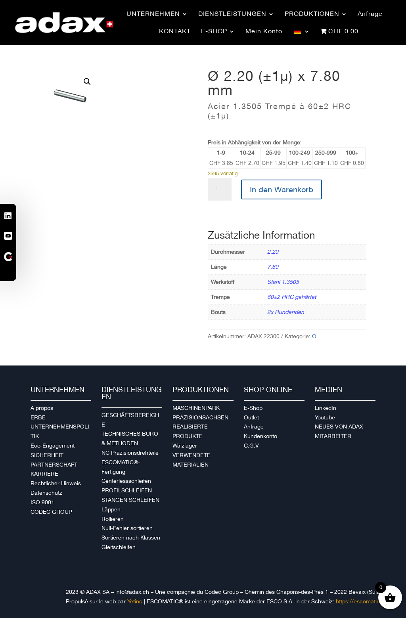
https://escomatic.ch (362, 601)
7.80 (272, 267)
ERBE (38, 417)
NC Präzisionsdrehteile (130, 453)
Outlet (251, 417)
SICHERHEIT (47, 455)
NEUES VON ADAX (339, 426)
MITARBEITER (333, 436)
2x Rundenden (285, 312)
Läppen (111, 509)
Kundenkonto (260, 436)
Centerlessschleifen (126, 481)
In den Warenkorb (281, 189)
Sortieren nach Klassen (131, 537)
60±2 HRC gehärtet (291, 297)
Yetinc (134, 601)
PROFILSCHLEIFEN (127, 490)
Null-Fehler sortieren (127, 528)
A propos (42, 408)
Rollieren (113, 519)
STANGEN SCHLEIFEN (130, 500)
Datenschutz (46, 493)
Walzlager (184, 445)
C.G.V (251, 445)
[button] (87, 82)
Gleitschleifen (119, 547)
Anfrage (254, 426)
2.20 (272, 252)
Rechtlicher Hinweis (56, 483)
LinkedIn (325, 408)
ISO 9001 (42, 502)
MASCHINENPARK (196, 408)
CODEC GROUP (51, 512)
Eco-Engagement (53, 445)
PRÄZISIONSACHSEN (200, 417)
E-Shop (253, 408)
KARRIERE (44, 474)
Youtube (325, 417)
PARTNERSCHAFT (54, 464)
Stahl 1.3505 (283, 282)
